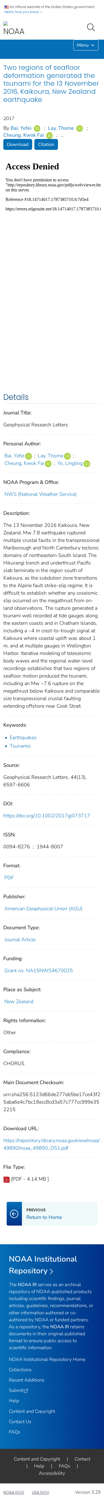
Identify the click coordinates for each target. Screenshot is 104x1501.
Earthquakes (23, 737)
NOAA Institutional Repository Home (47, 1359)
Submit (16, 1390)
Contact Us (20, 1421)
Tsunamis (20, 746)
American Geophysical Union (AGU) (43, 908)
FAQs (14, 1432)
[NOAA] (13, 28)
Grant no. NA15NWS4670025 (38, 970)
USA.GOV (40, 1492)
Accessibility (52, 1473)
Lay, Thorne (61, 128)
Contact (82, 1459)
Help (14, 1400)
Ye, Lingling (70, 463)
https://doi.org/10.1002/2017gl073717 (46, 815)
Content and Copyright (32, 1411)
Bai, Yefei (21, 128)
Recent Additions (26, 1380)
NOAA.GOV (13, 1492)
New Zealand (18, 1001)
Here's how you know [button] (22, 11)
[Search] (92, 27)
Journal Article (19, 939)
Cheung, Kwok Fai (23, 135)
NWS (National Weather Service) (40, 494)
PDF (9, 877)
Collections (20, 1369)
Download (18, 144)
